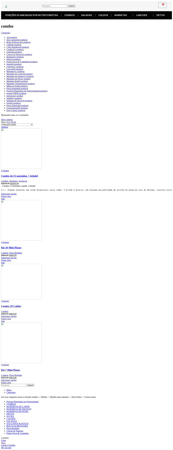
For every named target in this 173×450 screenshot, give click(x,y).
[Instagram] (119, 5)
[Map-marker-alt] (127, 5)
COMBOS (69, 15)
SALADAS (86, 15)
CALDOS (103, 15)
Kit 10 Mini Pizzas (11, 247)
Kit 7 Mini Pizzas (10, 370)
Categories (5, 33)
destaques (13, 181)
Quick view (6, 196)
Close (3, 440)
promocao (23, 181)
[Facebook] (111, 5)
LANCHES (141, 15)
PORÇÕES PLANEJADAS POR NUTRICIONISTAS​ (31, 15)
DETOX (161, 15)
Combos (4, 181)
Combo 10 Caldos (11, 306)
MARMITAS (120, 15)
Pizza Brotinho (15, 253)
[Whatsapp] (136, 5)
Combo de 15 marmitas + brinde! (19, 175)
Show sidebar (7, 119)
